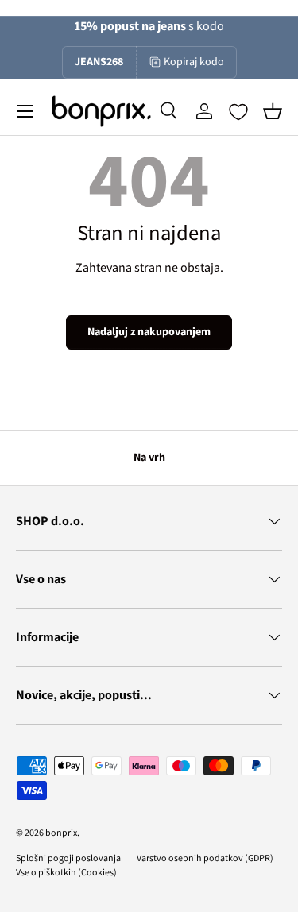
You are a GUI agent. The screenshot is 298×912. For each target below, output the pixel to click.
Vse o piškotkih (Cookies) (66, 872)
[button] (272, 111)
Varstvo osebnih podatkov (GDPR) (205, 858)
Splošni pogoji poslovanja (68, 858)
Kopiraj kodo (194, 62)
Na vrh (149, 458)
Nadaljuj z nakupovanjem (149, 332)
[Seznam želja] (238, 112)
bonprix (61, 833)
